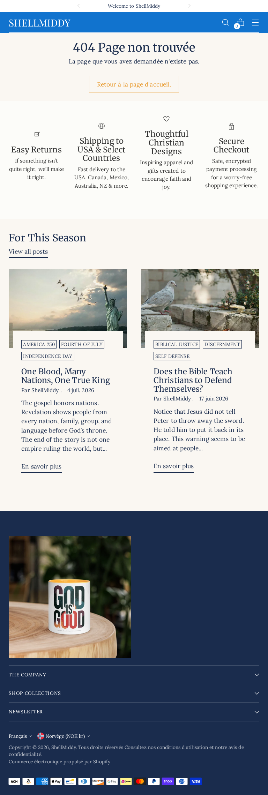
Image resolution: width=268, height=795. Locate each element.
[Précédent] (78, 6)
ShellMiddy (63, 747)
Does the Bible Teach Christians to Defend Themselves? (193, 380)
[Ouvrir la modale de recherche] (225, 22)
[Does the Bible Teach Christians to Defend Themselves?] (200, 308)
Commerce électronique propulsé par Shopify (59, 761)
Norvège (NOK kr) (65, 736)
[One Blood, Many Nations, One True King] (68, 308)
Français (18, 736)
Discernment (222, 344)
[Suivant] (189, 6)
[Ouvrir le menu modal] (255, 22)
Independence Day (47, 356)
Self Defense (172, 356)
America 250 (39, 344)
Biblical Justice (176, 344)
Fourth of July (82, 344)
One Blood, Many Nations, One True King (65, 376)
